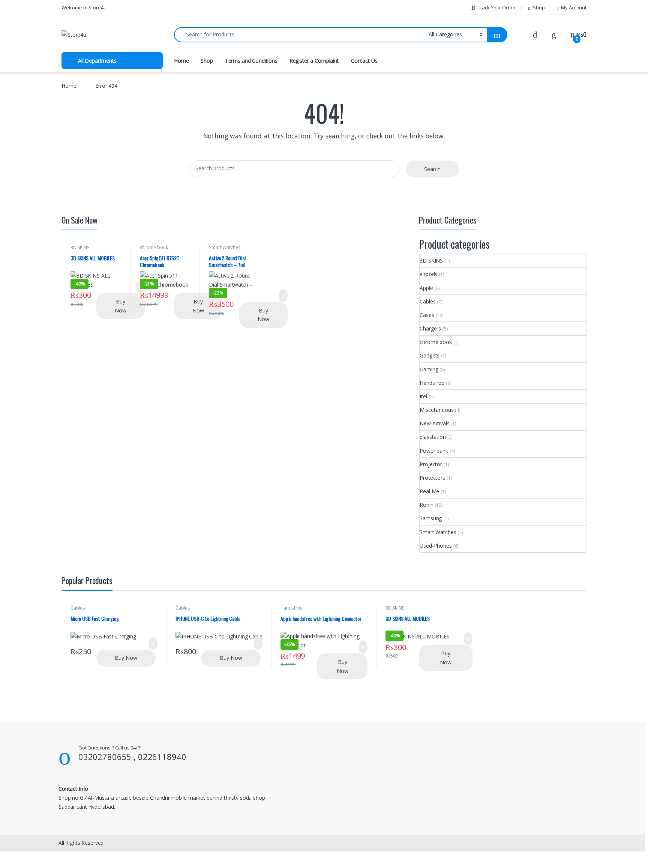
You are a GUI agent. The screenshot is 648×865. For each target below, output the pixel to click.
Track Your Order (497, 7)
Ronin (426, 504)
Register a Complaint (314, 60)
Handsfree (432, 382)
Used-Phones (436, 545)
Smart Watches (224, 247)
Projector (431, 464)
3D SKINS (80, 247)
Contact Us (364, 60)
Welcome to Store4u (84, 7)
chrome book (154, 247)
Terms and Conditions (251, 60)
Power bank (434, 450)
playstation (433, 436)
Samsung (431, 518)
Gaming (429, 369)
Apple (426, 287)
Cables (427, 301)
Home (181, 60)
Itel (423, 396)
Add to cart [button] (283, 295)
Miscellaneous (436, 409)
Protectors (432, 477)
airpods (428, 274)
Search (432, 169)
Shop (538, 7)
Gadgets (430, 355)
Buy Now (120, 306)
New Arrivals (434, 423)
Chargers (430, 328)
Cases (427, 314)
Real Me (429, 491)
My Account (573, 7)
